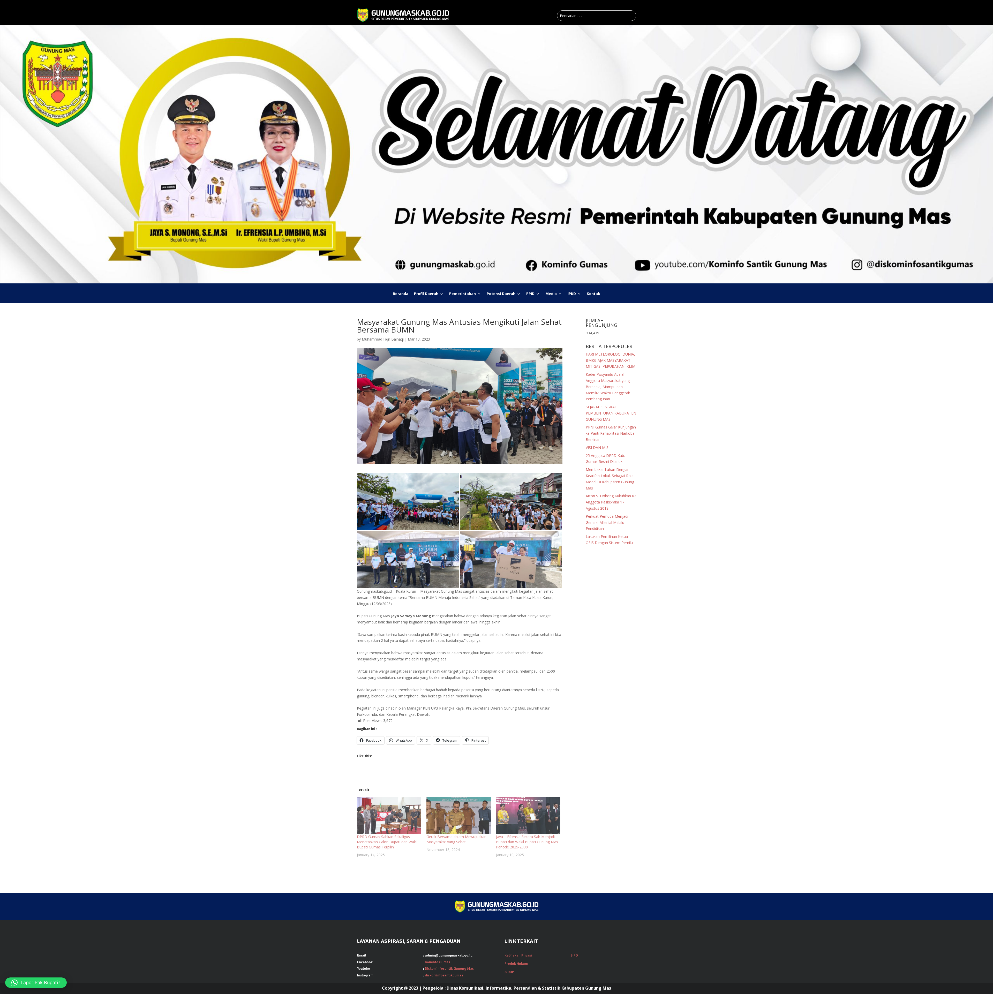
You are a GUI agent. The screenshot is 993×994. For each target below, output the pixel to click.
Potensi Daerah (501, 294)
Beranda (400, 294)
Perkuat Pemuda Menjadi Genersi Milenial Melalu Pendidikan (607, 522)
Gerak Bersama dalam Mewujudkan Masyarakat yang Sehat (456, 839)
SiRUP (509, 972)
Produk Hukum (516, 963)
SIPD (574, 955)
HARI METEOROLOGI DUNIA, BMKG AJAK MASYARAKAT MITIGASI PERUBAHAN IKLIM (610, 360)
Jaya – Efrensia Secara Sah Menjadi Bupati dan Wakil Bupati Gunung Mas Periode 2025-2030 (527, 841)
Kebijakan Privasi (518, 955)
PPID (530, 294)
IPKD (572, 294)
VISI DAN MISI (598, 447)
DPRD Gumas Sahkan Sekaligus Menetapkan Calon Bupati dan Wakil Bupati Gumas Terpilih (387, 841)
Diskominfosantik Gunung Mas (449, 968)
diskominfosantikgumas (444, 975)
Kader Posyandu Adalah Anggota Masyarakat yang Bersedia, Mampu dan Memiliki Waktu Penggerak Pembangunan (608, 386)
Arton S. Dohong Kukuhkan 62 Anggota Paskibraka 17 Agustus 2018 (611, 502)
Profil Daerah (426, 294)
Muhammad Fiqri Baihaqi (383, 339)
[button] (36, 982)
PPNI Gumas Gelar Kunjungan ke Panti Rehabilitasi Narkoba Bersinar (611, 433)
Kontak (593, 294)
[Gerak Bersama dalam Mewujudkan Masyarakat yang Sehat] (458, 815)
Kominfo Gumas (437, 962)
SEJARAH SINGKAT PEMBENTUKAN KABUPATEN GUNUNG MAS (611, 413)
